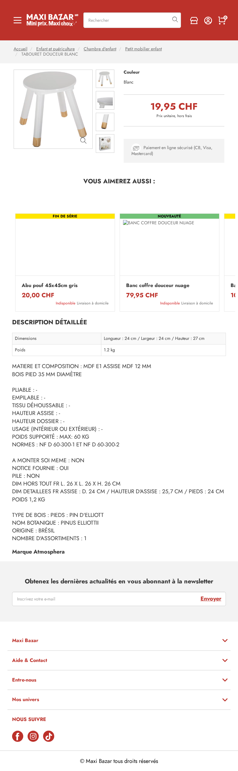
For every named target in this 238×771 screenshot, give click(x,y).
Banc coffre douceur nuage (157, 285)
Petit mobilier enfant (143, 49)
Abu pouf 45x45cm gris (49, 285)
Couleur (132, 72)
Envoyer (211, 599)
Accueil (20, 49)
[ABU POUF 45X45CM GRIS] (65, 246)
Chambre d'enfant (100, 49)
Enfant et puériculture (55, 49)
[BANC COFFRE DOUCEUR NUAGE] (169, 246)
